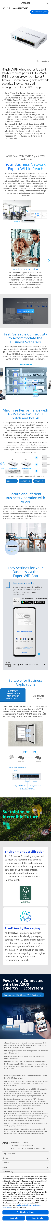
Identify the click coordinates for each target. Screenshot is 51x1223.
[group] (25, 258)
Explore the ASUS (21, 995)
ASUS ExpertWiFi (17, 1148)
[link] (25, 3)
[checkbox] (41, 61)
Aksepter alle (37, 1218)
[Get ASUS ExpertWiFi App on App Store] (39, 602)
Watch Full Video (25, 311)
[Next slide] (49, 260)
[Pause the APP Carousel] (39, 654)
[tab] (13, 695)
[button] (3, 3)
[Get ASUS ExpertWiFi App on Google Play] (27, 602)
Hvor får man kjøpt (39, 12)
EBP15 (10, 481)
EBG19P (23, 481)
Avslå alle (14, 1218)
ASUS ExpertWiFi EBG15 (15, 8)
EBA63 (37, 481)
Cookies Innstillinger (25, 1212)
